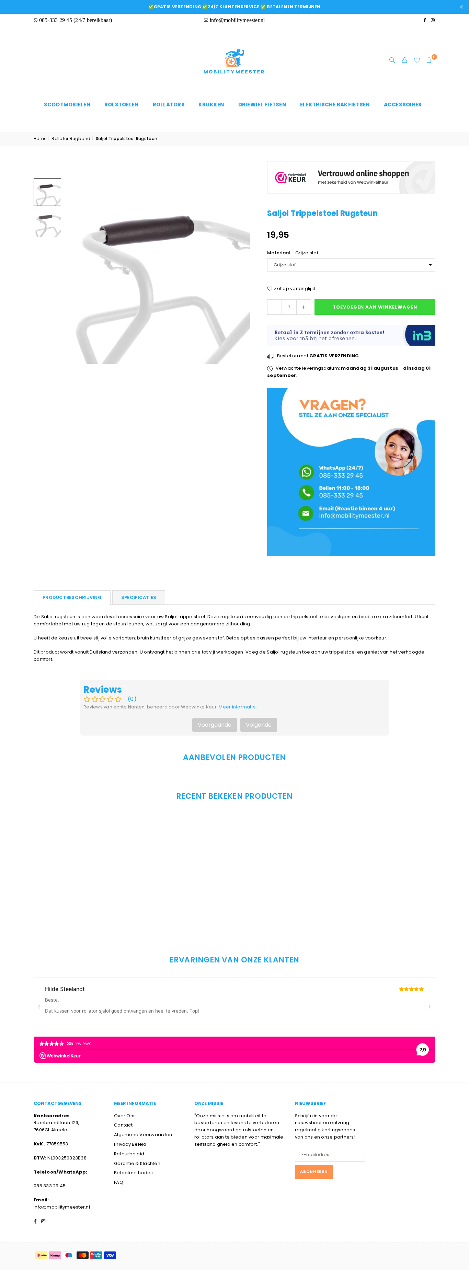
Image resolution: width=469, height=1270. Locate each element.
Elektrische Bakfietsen (335, 104)
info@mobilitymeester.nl (62, 1207)
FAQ (118, 1182)
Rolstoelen (121, 104)
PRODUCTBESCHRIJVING (72, 597)
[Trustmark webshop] (351, 197)
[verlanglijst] (417, 60)
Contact (123, 1125)
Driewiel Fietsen (262, 104)
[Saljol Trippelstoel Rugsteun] (47, 192)
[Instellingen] (404, 60)
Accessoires (403, 104)
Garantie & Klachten (137, 1163)
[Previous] (74, 271)
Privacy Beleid (130, 1144)
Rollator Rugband (71, 138)
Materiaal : (292, 253)
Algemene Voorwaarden (143, 1134)
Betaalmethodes (133, 1172)
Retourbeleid (129, 1154)
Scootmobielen (67, 104)
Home (40, 138)
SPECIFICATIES (138, 597)
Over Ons (125, 1115)
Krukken (211, 104)
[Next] (241, 271)
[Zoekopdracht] (392, 60)
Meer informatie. (238, 707)
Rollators (169, 104)
